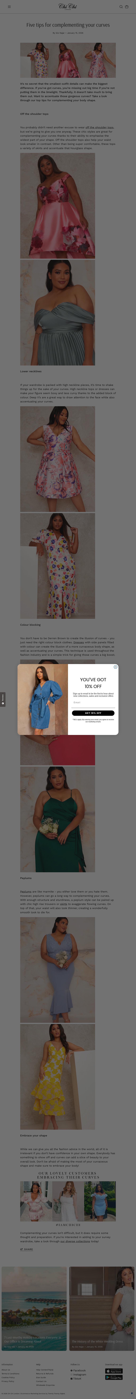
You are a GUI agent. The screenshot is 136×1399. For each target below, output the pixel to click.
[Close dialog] (115, 667)
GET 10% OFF (93, 713)
